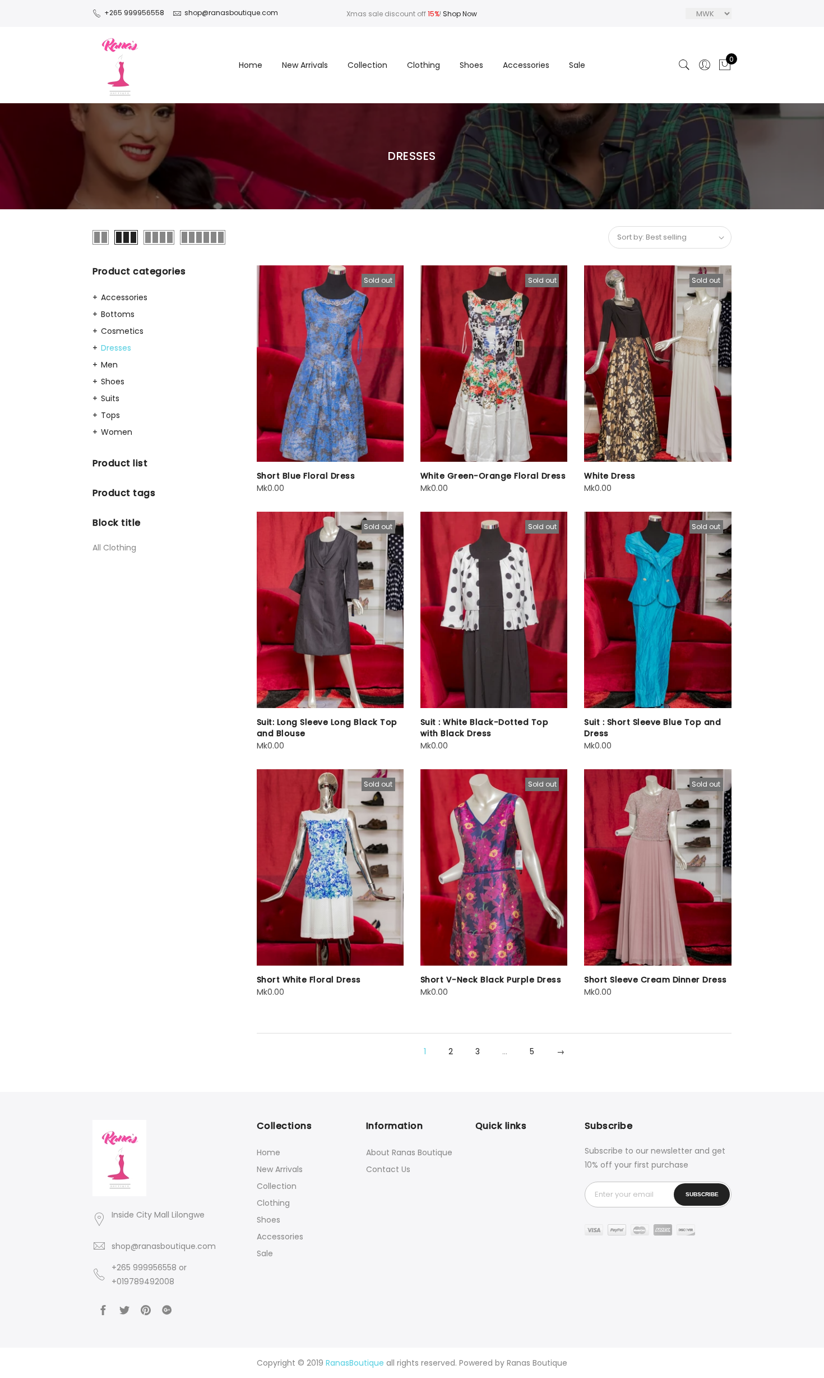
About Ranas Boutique (409, 1152)
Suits (110, 398)
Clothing (423, 65)
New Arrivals (305, 65)
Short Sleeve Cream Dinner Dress (655, 979)
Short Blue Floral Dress (306, 475)
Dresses (116, 347)
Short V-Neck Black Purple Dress (491, 979)
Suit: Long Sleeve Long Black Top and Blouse (327, 727)
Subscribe (702, 1194)
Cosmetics (122, 331)
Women (116, 432)
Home (250, 65)
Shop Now (460, 14)
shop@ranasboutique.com (164, 1246)
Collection (367, 65)
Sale (577, 65)
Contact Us (388, 1169)
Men (109, 364)
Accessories (526, 65)
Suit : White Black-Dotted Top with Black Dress (484, 727)
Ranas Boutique (537, 1362)
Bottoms (118, 314)
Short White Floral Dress (309, 979)
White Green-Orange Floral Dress (493, 475)
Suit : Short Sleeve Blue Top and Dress (652, 727)
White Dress (610, 475)
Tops (110, 415)
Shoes (471, 65)
